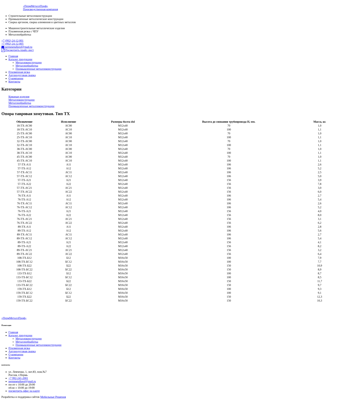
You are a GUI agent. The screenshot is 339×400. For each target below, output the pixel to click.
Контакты (14, 81)
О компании (15, 78)
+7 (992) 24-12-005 (12, 43)
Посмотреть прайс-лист (19, 50)
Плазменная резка (19, 72)
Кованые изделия (18, 96)
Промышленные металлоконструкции (38, 68)
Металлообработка (27, 65)
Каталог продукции (20, 59)
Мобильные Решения (53, 396)
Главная (13, 56)
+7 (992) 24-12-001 (12, 40)
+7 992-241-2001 (18, 378)
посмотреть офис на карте (24, 390)
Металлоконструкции (29, 62)
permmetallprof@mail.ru (18, 46)
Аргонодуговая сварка (22, 75)
